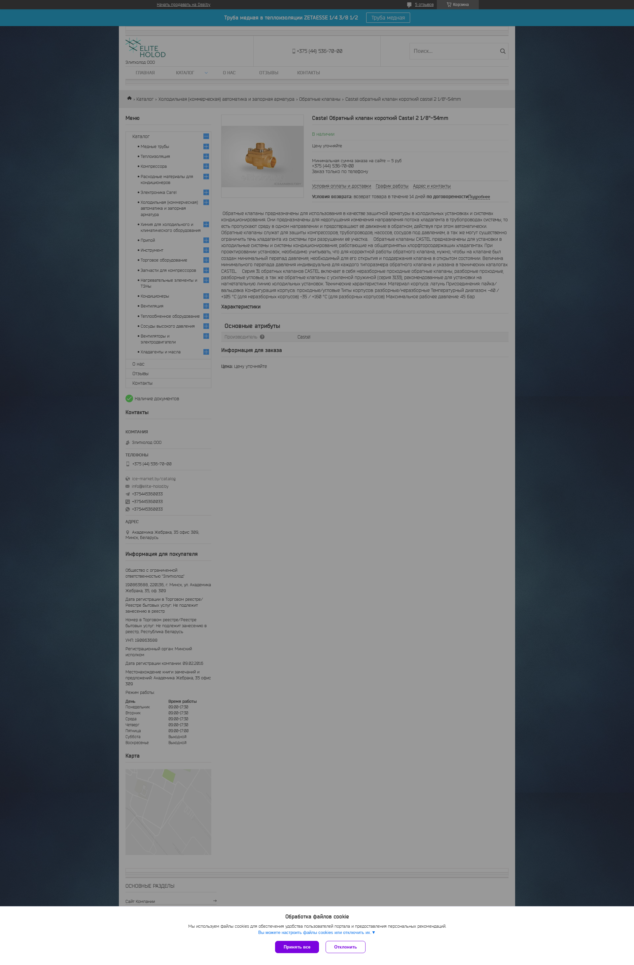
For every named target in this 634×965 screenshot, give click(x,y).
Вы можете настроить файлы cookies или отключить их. (314, 932)
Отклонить (345, 947)
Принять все (297, 947)
